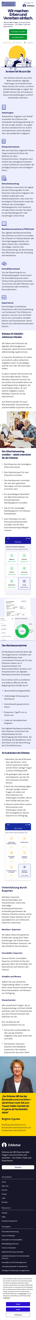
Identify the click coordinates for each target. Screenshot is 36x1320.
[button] (18, 1167)
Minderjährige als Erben (10, 1244)
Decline (18, 1309)
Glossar (4, 1213)
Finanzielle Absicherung (10, 1232)
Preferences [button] (7, 1298)
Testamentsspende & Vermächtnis (14, 1266)
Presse (4, 1194)
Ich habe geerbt (18, 37)
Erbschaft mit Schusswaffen (12, 1240)
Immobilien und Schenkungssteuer (14, 1262)
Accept (18, 1304)
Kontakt (5, 1202)
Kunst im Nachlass (8, 1236)
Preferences (18, 1315)
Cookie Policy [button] (22, 1293)
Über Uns (5, 1186)
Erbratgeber (6, 1227)
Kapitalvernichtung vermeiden (13, 1252)
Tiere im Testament (9, 1248)
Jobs (3, 1198)
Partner (4, 1190)
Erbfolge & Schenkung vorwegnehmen (16, 1270)
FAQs (4, 1217)
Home (4, 1182)
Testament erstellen (18, 32)
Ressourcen (6, 1208)
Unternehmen (7, 1177)
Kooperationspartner (9, 1221)
